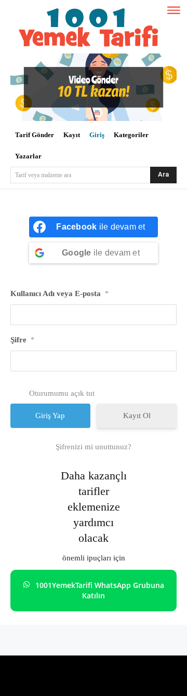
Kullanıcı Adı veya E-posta (59, 293)
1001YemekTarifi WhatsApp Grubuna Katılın (99, 590)
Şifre (22, 340)
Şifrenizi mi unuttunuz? (93, 447)
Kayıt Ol (137, 415)
